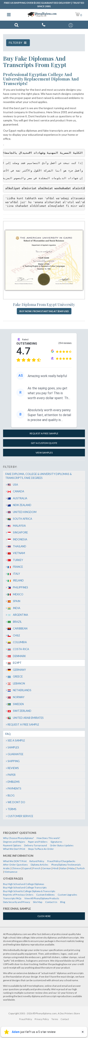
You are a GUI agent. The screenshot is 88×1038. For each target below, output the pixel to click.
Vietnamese (10, 871)
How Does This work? (48, 838)
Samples (13, 747)
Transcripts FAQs (12, 898)
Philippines (20, 587)
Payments (14, 788)
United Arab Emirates (28, 717)
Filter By (16, 42)
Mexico (18, 594)
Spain (16, 601)
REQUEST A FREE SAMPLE (44, 433)
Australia (20, 498)
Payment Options (12, 845)
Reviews (13, 768)
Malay (71, 868)
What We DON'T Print (15, 861)
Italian (63, 868)
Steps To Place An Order (41, 849)
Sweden (18, 704)
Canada (18, 491)
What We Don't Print (14, 849)
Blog (11, 795)
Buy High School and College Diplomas (23, 884)
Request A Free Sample (23, 724)
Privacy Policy (42, 1019)
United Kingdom (24, 512)
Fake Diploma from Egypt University (44, 304)
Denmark (19, 656)
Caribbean (20, 628)
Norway (18, 697)
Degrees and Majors (14, 841)
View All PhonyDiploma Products (41, 898)
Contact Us (51, 902)
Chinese (16, 868)
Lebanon (19, 683)
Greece (18, 676)
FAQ (8, 734)
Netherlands (22, 690)
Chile (16, 635)
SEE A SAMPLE (16, 740)
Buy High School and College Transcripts (25, 887)
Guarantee (15, 754)
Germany (19, 669)
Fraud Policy (25, 1019)
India (16, 608)
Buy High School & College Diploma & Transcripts (29, 891)
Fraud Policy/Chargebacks (61, 861)
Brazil (17, 621)
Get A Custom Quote (44, 443)
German (46, 868)
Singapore (20, 532)
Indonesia (20, 539)
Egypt (17, 662)
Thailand (19, 546)
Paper (12, 774)
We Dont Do (16, 802)
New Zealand (22, 505)
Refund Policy (36, 861)
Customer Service (20, 816)
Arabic (6, 868)
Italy (16, 573)
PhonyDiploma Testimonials (66, 864)
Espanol (27, 868)
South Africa (22, 518)
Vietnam (19, 553)
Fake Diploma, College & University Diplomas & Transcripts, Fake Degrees (38, 475)
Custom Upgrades (67, 894)
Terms (12, 809)
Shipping (14, 761)
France (18, 566)
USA (15, 484)
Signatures (56, 841)
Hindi (56, 868)
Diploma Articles (39, 864)
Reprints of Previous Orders (18, 894)
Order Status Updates (61, 845)
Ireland (18, 580)
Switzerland (22, 710)
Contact (65, 1019)
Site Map (37, 902)
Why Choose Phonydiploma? (18, 838)
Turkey (18, 560)
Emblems (14, 781)
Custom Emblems (45, 894)
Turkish (81, 868)
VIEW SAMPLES (44, 452)
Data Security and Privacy (16, 902)
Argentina (20, 614)
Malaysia (19, 525)
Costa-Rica (21, 649)
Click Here (44, 916)
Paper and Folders (37, 841)
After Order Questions (15, 864)
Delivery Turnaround (35, 845)
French (37, 868)
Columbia (20, 642)
